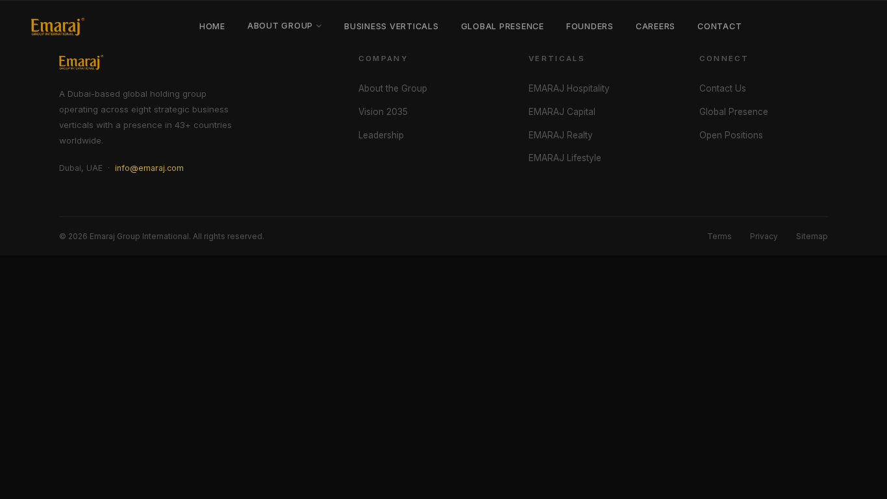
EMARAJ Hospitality (569, 88)
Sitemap (812, 236)
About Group (280, 26)
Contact (719, 26)
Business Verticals (391, 26)
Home (212, 26)
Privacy (764, 236)
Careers (655, 26)
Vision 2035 (383, 112)
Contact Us (722, 88)
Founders (590, 26)
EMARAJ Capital (562, 112)
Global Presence (502, 26)
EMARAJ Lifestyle (565, 158)
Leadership (381, 135)
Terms (719, 236)
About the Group (392, 88)
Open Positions (731, 135)
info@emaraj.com (149, 168)
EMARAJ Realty (561, 135)
